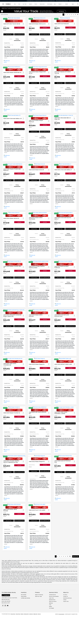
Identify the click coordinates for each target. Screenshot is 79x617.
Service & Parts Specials (53, 596)
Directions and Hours (67, 598)
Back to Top (75, 556)
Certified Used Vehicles (25, 598)
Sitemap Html (26, 613)
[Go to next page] (75, 14)
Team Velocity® (61, 614)
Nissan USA (35, 613)
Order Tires (51, 598)
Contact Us (6, 595)
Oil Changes (51, 608)
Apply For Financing (39, 594)
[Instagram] (5, 605)
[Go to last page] (77, 14)
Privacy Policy (13, 613)
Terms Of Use (18, 613)
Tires (50, 604)
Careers (64, 599)
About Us (65, 592)
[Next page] (77, 11)
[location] (56, 0)
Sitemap (22, 613)
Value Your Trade (8, 34)
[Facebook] (3, 605)
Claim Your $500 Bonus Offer (19, 34)
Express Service (52, 599)
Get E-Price (19, 27)
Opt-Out (39, 613)
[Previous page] (1, 11)
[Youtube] (8, 605)
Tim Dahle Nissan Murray (6, 613)
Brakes (50, 606)
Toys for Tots (65, 601)
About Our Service (52, 601)
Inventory (23, 592)
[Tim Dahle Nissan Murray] (7, 4)
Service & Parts (53, 592)
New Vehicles (23, 594)
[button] (23, 23)
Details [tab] (10, 39)
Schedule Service (52, 594)
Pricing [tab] (17, 39)
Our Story (65, 594)
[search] (77, 4)
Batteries (51, 603)
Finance (37, 592)
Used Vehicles (23, 596)
